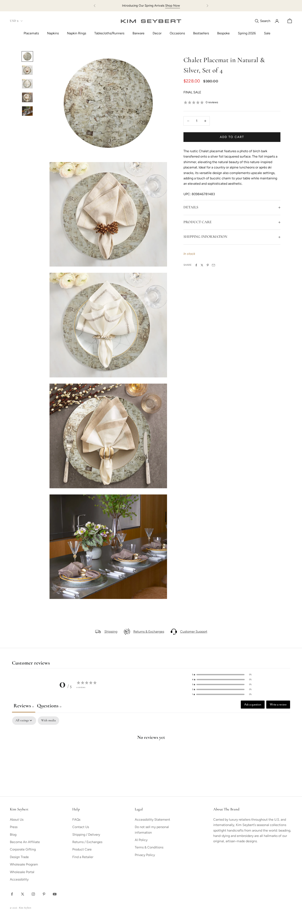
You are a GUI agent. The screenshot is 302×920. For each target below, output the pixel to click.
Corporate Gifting (23, 849)
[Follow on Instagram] (33, 894)
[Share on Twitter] (202, 265)
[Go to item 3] (27, 84)
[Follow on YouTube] (55, 894)
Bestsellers (201, 33)
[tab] (49, 707)
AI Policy (141, 840)
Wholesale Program (24, 864)
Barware (138, 33)
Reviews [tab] (24, 706)
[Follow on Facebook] (12, 894)
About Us (16, 819)
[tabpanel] (151, 750)
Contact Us (80, 827)
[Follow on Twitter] (23, 894)
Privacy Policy (145, 855)
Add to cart (232, 137)
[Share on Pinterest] (207, 265)
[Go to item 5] (27, 111)
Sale (267, 33)
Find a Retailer (82, 857)
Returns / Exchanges (87, 842)
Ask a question (252, 704)
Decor (157, 33)
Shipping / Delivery (86, 834)
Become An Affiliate (25, 842)
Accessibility (19, 879)
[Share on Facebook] (196, 265)
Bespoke (223, 33)
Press (13, 827)
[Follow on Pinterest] (44, 894)
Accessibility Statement (152, 819)
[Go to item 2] (27, 70)
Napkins (53, 33)
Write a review (278, 704)
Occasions (177, 33)
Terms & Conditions (149, 847)
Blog (13, 834)
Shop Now (172, 5)
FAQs (76, 819)
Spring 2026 (247, 33)
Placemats (31, 33)
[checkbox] (48, 720)
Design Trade (19, 857)
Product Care (82, 849)
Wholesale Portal (22, 872)
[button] (222, 674)
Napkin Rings (76, 33)
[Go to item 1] (27, 56)
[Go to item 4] (27, 97)
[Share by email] (213, 265)
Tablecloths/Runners (109, 33)
